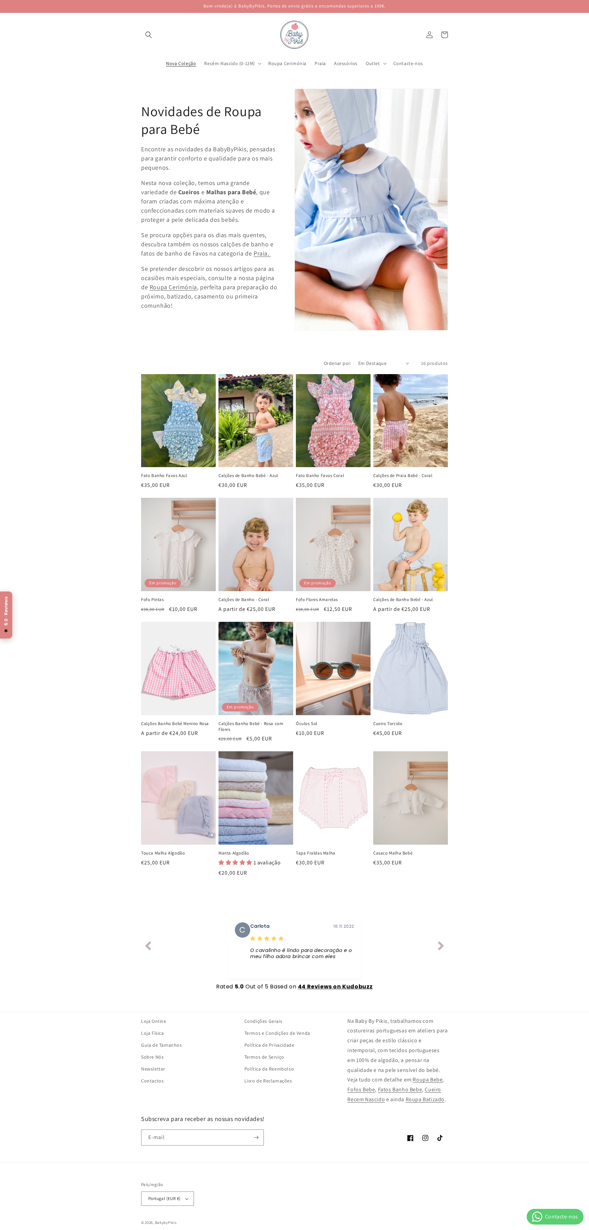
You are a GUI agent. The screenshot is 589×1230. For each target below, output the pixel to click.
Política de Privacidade (269, 1045)
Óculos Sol (306, 723)
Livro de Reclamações (268, 1081)
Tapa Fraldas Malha (315, 853)
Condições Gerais (263, 1021)
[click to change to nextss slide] (441, 947)
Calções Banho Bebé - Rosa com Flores (250, 726)
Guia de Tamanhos (161, 1045)
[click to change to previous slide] (148, 947)
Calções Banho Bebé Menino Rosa (175, 723)
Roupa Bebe (427, 1079)
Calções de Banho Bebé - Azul (248, 475)
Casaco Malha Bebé (392, 853)
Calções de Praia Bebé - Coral (402, 475)
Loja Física (152, 1033)
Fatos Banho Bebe (400, 1089)
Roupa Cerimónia (173, 287)
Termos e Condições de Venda (277, 1033)
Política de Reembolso (269, 1069)
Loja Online (153, 1021)
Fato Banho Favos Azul (164, 475)
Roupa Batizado (425, 1099)
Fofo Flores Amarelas (317, 599)
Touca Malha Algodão (163, 853)
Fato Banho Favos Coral (320, 475)
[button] (148, 34)
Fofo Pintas (152, 599)
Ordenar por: (337, 363)
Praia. (262, 253)
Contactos (152, 1081)
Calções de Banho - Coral (243, 599)
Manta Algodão (233, 853)
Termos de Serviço (264, 1057)
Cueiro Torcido (387, 723)
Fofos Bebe (361, 1089)
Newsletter (153, 1069)
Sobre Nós (152, 1057)
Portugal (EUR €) (164, 1198)
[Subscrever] (255, 1137)
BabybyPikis (166, 1222)
